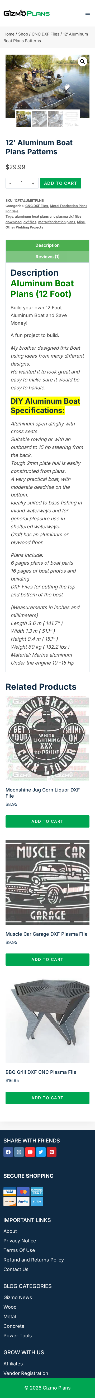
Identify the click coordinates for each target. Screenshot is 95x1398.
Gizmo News (17, 1297)
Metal (9, 1316)
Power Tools (17, 1335)
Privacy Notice (19, 1240)
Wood (10, 1307)
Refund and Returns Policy (33, 1260)
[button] (82, 61)
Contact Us (15, 1269)
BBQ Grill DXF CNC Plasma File (41, 1072)
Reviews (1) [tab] (48, 256)
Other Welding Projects (24, 227)
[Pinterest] (51, 1152)
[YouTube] (30, 1152)
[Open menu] (87, 13)
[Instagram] (19, 1152)
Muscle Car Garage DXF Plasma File (47, 934)
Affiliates (13, 1363)
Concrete (14, 1326)
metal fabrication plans (56, 222)
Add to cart (60, 183)
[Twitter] (41, 1152)
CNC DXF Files (36, 206)
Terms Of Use (19, 1250)
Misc (81, 222)
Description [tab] (47, 245)
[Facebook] (8, 1152)
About (10, 1231)
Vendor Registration (25, 1373)
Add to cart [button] (47, 821)
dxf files (29, 222)
